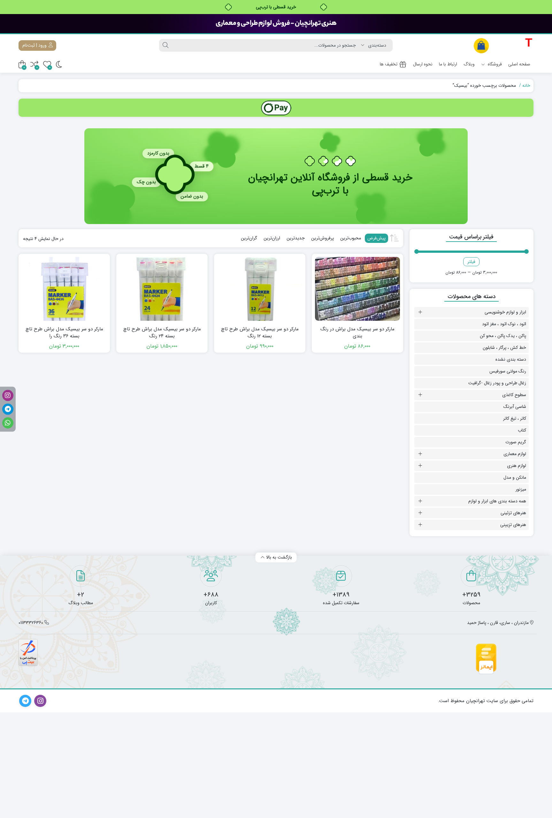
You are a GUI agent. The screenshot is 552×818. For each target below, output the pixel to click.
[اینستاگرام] (7, 395)
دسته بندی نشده (510, 359)
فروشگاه (494, 64)
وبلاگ (469, 64)
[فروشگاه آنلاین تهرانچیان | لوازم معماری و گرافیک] (503, 45)
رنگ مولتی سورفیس (507, 371)
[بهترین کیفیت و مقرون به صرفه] (276, 23)
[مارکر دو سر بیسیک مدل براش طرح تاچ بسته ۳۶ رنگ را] (64, 288)
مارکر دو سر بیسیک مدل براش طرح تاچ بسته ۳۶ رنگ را (64, 333)
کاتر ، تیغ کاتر (514, 418)
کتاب (522, 430)
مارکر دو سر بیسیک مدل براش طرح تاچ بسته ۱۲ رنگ (260, 333)
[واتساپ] (7, 422)
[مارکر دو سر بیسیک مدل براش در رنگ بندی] (357, 288)
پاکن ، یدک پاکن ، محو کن (503, 335)
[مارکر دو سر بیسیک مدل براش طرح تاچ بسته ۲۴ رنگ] (161, 288)
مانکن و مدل (514, 477)
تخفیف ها (388, 64)
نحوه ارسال (423, 64)
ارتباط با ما (448, 64)
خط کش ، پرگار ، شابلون (504, 347)
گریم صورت (515, 442)
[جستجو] (165, 45)
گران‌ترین (249, 238)
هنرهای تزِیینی (513, 524)
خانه (526, 85)
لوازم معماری (514, 453)
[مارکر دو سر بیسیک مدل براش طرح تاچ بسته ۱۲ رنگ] (259, 288)
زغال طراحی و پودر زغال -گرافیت (497, 382)
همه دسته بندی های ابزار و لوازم (497, 501)
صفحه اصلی (519, 64)
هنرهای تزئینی (513, 512)
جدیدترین (296, 238)
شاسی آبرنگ (514, 406)
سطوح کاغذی (514, 394)
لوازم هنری (516, 465)
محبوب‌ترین (350, 238)
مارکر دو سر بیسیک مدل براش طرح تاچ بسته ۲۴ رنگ (162, 333)
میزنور (521, 489)
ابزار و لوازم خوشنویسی (505, 312)
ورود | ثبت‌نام (35, 45)
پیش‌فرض (376, 238)
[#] (276, 108)
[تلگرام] (7, 409)
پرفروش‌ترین (322, 238)
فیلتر (471, 261)
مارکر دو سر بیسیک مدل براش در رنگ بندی (357, 333)
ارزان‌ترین (272, 238)
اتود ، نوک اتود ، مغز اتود (504, 323)
